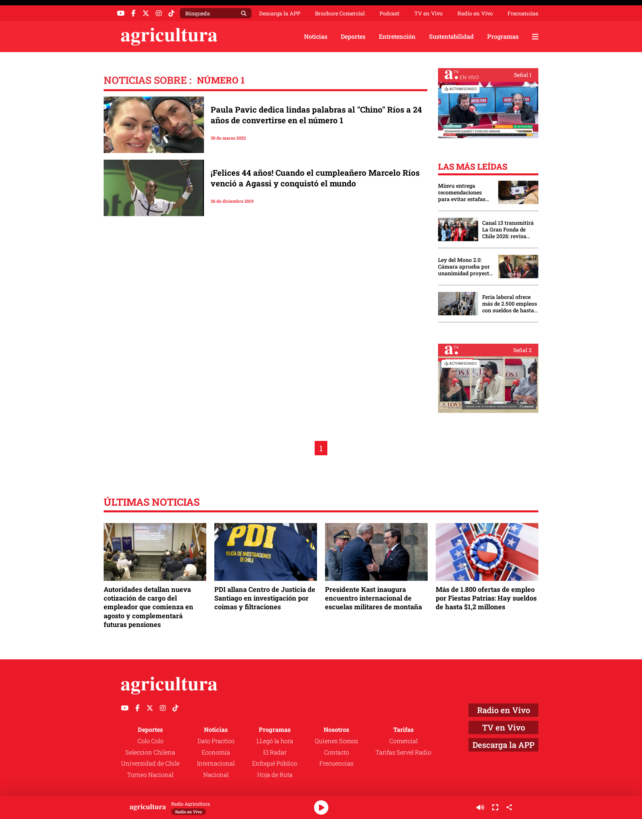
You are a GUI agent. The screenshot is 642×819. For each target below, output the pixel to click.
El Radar (275, 752)
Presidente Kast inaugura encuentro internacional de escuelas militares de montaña (373, 598)
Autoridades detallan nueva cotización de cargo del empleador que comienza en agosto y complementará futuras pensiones (148, 607)
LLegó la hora (274, 741)
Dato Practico (216, 741)
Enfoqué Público (274, 763)
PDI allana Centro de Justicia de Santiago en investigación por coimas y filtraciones (264, 598)
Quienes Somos (336, 741)
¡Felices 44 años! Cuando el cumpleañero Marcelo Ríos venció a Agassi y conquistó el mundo (315, 178)
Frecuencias (523, 13)
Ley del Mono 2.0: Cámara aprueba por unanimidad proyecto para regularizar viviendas (465, 267)
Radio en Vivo (475, 13)
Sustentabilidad (451, 36)
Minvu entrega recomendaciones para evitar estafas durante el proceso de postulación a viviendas (465, 192)
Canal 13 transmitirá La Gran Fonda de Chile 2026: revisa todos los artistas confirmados (508, 229)
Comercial (403, 741)
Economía (216, 752)
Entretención (397, 36)
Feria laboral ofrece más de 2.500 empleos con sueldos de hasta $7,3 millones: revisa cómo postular (509, 304)
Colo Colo (150, 741)
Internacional (216, 763)
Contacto (336, 752)
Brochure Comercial (340, 13)
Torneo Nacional (150, 775)
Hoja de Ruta (275, 775)
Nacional (216, 775)
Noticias (315, 36)
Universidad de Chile (150, 763)
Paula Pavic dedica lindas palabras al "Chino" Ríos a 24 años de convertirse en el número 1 (316, 115)
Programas (503, 36)
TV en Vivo (428, 13)
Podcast (390, 13)
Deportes (353, 36)
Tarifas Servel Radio (403, 752)
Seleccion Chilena (150, 752)
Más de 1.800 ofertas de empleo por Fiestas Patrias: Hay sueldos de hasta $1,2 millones (486, 598)
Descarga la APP (279, 13)
